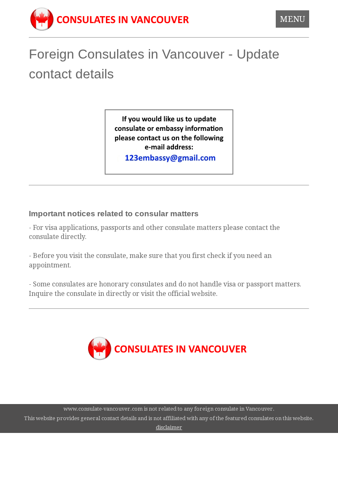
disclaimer (169, 427)
